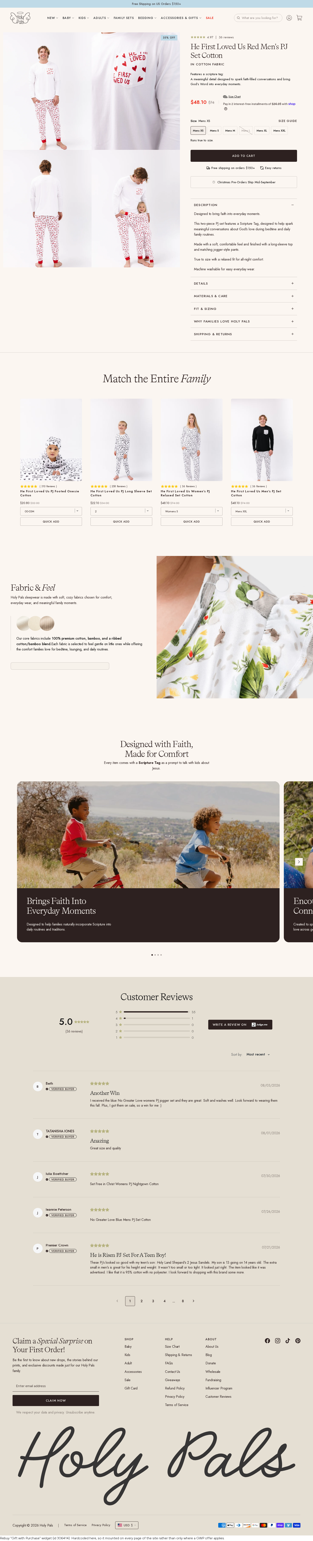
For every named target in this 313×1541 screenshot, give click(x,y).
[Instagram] (277, 1340)
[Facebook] (267, 1340)
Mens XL (262, 131)
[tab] (152, 955)
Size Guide (288, 121)
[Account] (289, 17)
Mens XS (198, 131)
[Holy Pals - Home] (20, 18)
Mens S (214, 131)
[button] (258, 18)
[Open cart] (299, 17)
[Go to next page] (194, 1301)
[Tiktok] (287, 1340)
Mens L (245, 131)
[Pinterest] (297, 1340)
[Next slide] (299, 862)
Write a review (240, 1025)
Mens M (230, 131)
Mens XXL (279, 131)
